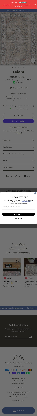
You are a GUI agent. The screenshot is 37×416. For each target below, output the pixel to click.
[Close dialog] (35, 193)
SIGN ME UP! (18, 214)
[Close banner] (35, 4)
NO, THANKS (18, 218)
